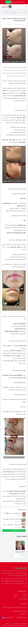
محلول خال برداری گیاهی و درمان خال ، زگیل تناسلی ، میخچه (20, 552)
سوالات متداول (23, 599)
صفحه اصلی (25, 12)
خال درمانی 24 (11, 623)
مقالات (20, 12)
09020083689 (21, 614)
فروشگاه (25, 594)
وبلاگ (15, 594)
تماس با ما (24, 597)
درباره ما (15, 597)
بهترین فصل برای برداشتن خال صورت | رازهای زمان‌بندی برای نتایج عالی (9, 12)
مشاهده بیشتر (14, 530)
